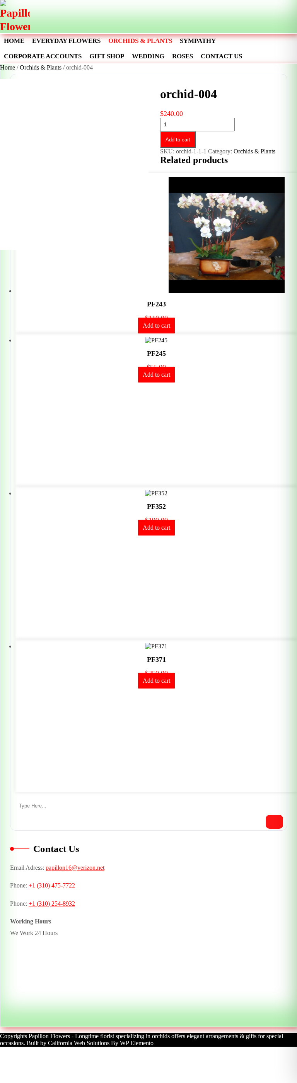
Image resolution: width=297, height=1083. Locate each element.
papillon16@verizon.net (75, 867)
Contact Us (221, 56)
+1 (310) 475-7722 (52, 885)
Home (14, 40)
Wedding (148, 56)
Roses (182, 56)
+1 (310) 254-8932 (52, 903)
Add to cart (178, 140)
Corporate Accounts (43, 56)
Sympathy (198, 40)
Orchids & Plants (140, 40)
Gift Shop (106, 56)
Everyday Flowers (66, 40)
